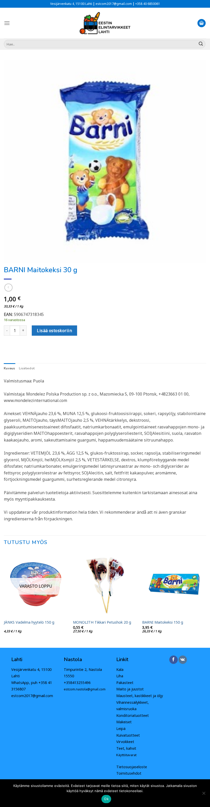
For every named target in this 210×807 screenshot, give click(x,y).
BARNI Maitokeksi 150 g (162, 622)
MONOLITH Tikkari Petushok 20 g (102, 622)
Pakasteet (124, 682)
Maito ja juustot (130, 689)
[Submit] (200, 44)
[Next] (206, 599)
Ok (106, 799)
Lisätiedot (27, 368)
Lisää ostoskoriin (54, 330)
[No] (203, 795)
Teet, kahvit (126, 748)
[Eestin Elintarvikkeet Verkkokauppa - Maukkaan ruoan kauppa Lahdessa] (105, 23)
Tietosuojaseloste (131, 766)
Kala (119, 669)
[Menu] (7, 23)
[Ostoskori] (201, 23)
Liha (119, 675)
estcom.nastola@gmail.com (85, 689)
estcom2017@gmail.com (32, 695)
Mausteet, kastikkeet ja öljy (139, 695)
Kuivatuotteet (128, 735)
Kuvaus (9, 368)
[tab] (9, 368)
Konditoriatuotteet (132, 715)
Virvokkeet (125, 741)
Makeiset (124, 721)
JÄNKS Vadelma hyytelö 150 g (29, 622)
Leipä (120, 728)
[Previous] (4, 599)
